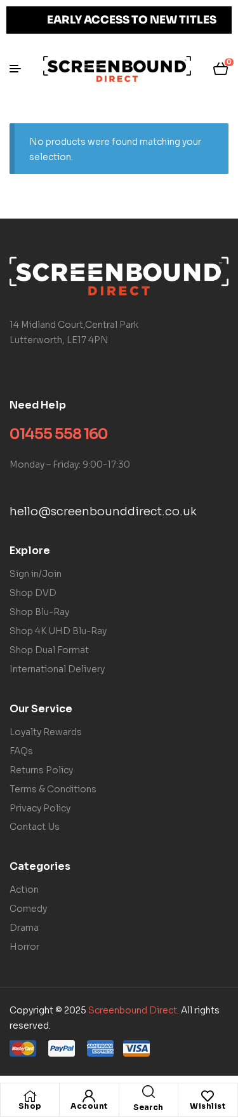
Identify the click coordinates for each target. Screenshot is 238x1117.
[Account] (89, 1096)
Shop (30, 1106)
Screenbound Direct (132, 1010)
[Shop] (29, 1096)
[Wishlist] (207, 1096)
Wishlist (207, 1106)
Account (89, 1106)
